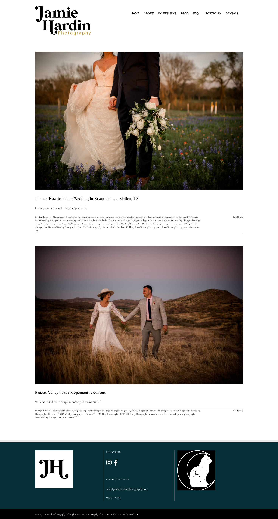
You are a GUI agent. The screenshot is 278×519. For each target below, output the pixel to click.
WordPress (133, 514)
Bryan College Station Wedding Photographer (175, 220)
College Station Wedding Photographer (123, 223)
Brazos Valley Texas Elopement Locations (70, 392)
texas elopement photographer (182, 414)
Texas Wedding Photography (174, 227)
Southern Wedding (125, 227)
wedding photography (136, 217)
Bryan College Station (144, 220)
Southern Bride (109, 227)
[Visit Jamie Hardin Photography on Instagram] (109, 463)
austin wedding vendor (73, 220)
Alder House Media (107, 514)
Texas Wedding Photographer (148, 227)
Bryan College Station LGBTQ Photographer (151, 410)
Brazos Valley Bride (92, 220)
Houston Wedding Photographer (62, 227)
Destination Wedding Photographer (157, 223)
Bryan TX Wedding (70, 223)
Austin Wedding (190, 217)
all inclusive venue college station (167, 217)
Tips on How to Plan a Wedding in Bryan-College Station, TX (87, 198)
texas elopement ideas (158, 414)
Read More (238, 217)
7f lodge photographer (120, 410)
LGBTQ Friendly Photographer (134, 414)
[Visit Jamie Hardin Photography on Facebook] (116, 463)
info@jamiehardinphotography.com (127, 489)
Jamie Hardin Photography (89, 227)
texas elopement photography (112, 217)
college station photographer (92, 223)
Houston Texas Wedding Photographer (102, 414)
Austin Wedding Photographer (48, 220)
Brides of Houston (125, 220)
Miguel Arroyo (44, 217)
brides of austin (109, 220)
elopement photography (88, 217)
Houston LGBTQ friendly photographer (66, 414)
